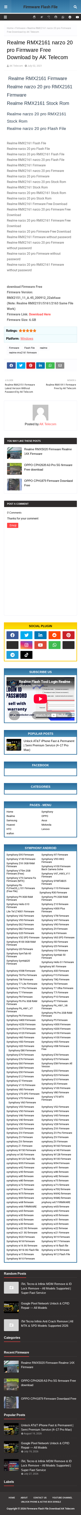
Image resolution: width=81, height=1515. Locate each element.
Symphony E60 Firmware (20, 1063)
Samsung (11, 820)
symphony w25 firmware (55, 1223)
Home (10, 28)
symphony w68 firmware (20, 1202)
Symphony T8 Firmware (54, 983)
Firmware (20, 28)
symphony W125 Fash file (20, 1158)
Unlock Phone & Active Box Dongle (41, 1502)
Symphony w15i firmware (55, 1249)
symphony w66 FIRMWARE (21, 1206)
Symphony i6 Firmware (54, 933)
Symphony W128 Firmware (56, 1154)
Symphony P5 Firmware (54, 1020)
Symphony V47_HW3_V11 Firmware (55, 875)
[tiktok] (26, 655)
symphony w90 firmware (20, 1171)
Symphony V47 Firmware (55, 920)
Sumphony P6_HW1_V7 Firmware (19, 1010)
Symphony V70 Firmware (20, 1098)
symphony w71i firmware (55, 1184)
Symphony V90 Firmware (55, 924)
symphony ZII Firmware (54, 1141)
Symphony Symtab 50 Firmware (53, 956)
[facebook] (12, 635)
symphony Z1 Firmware (19, 1145)
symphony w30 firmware (20, 1223)
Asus (44, 820)
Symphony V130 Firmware (20, 859)
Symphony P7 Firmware (54, 1001)
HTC (8, 829)
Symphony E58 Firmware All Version (56, 1065)
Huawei (10, 824)
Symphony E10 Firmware (55, 1079)
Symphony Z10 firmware (54, 904)
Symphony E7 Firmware (19, 1080)
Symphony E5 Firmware (54, 1083)
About (24, 1497)
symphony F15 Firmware (55, 975)
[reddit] (70, 17)
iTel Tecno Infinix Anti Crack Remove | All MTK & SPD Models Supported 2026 (47, 1324)
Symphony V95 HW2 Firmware (52, 860)
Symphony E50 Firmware (20, 1072)
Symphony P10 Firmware (55, 996)
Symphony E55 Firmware (55, 1070)
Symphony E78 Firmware (55, 1054)
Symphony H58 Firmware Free (55, 1048)
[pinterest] (69, 635)
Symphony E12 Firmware (20, 1076)
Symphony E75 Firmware (55, 1059)
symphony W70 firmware (20, 1193)
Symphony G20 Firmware (20, 933)
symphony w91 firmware (55, 1167)
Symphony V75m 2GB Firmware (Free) (18, 872)
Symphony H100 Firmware (56, 1037)
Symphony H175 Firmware (21, 1028)
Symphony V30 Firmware (20, 1124)
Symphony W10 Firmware (20, 1258)
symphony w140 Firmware (56, 1150)
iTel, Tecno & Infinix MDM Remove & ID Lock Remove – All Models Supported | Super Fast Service (46, 1288)
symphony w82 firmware (55, 1176)
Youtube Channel (62, 1497)
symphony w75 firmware (55, 1180)
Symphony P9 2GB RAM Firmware (54, 898)
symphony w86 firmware (55, 1171)
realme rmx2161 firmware (23, 352)
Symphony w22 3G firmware (22, 1228)
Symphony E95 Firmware (20, 854)
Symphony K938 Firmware (20, 970)
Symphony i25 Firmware (54, 946)
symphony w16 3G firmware (21, 1245)
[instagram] (26, 645)
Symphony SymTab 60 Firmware (18, 955)
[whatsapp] (63, 17)
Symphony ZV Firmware (19, 1137)
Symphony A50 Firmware (55, 970)
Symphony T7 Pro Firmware (21, 988)
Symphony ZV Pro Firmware (56, 1132)
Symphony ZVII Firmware (55, 1128)
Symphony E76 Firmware (20, 1059)
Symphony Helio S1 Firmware (57, 962)
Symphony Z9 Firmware (54, 928)
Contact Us (40, 1497)
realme (43, 348)
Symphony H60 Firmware (20, 1037)
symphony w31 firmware (55, 1219)
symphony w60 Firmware (55, 1210)
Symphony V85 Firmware (20, 1089)
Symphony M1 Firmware (53, 966)
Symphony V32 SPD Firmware (23, 937)
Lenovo (45, 829)
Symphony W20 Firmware (20, 1236)
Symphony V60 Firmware (22, 1102)
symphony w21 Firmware (55, 1232)
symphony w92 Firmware (20, 1167)
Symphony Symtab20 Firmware (18, 962)
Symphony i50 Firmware (54, 941)
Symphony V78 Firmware (55, 915)
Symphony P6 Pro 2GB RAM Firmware (56, 1014)
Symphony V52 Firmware (55, 1106)
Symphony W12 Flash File (55, 1254)
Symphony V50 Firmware (20, 1111)
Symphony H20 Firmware (20, 1046)
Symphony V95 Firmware (20, 920)
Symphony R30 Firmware (53, 892)
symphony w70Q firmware (55, 1189)
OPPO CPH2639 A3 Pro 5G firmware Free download (48, 467)
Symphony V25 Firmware (20, 1128)
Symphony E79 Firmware (20, 1054)
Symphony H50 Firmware (20, 1041)
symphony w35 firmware (55, 1215)
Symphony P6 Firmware (19, 1015)
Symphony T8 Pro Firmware (21, 975)
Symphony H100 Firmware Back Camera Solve (56, 868)
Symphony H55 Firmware (55, 1041)
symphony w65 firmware (20, 1210)
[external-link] (12, 645)
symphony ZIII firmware (19, 1141)
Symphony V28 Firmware (55, 1124)
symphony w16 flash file (54, 1245)
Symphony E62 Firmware (20, 924)
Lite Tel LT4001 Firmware (20, 911)
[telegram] (12, 655)
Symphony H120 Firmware (21, 1033)
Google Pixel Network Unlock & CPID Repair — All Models (45, 1306)
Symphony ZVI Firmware (20, 1132)
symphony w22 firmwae (54, 1228)
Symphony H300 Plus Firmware (53, 910)
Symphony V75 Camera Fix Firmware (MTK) (21, 879)
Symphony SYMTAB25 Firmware (53, 882)
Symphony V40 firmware (19, 1119)
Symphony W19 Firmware (55, 1236)
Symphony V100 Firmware (55, 1088)
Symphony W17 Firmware (55, 1241)
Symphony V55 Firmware (20, 1106)
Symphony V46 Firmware (20, 1115)
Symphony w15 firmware (20, 1254)
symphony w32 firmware (20, 1219)
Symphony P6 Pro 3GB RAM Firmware (21, 1003)
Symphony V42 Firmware (20, 915)
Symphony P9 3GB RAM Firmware (19, 898)
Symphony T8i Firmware (19, 979)
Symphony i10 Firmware (54, 950)
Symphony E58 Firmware (20, 1067)
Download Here (40, 314)
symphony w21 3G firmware (21, 1232)
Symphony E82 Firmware (20, 928)
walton (10, 833)
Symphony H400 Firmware (21, 1020)
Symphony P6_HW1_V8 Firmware (54, 1007)
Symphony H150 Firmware (56, 1033)
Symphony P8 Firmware (19, 996)
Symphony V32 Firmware (55, 1119)
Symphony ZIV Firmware (55, 1137)
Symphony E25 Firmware (55, 1075)
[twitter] (26, 635)
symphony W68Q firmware (56, 1197)
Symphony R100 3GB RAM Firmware (21, 943)
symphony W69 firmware (20, 1197)
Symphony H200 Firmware (56, 1028)
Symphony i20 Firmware (19, 949)
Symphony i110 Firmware (55, 888)
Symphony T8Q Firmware (55, 979)
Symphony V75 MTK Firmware (52, 1098)
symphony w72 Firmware (20, 1184)
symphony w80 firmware (20, 1180)
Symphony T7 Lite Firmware (21, 983)
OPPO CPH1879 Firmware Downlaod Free (48, 483)
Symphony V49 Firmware (55, 1111)
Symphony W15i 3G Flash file (22, 1249)
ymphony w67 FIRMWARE (55, 1202)
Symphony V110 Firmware (20, 1085)
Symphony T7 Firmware (19, 992)
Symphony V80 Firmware (55, 1092)
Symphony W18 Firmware (20, 1241)
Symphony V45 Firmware (55, 1115)
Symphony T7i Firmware (54, 992)
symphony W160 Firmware (56, 1145)
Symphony (47, 811)
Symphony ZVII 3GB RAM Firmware (20, 865)
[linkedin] (40, 635)
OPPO (44, 816)
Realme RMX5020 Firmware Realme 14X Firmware (48, 451)
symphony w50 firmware (20, 1215)
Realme (10, 816)
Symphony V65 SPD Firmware (58, 937)
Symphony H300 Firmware (56, 1024)
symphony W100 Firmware (56, 1158)
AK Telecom (16, 65)
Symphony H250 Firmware (21, 1024)
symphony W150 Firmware (21, 1150)
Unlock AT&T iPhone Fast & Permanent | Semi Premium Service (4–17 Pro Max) (49, 745)
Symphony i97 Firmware (54, 854)
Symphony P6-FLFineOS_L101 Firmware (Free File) (20, 888)
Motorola (46, 824)
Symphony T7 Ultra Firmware (57, 988)
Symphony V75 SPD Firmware (23, 1093)
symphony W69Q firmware (56, 1193)
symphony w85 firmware (20, 1176)
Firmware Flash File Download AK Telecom (40, 12)
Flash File (29, 348)
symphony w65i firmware (55, 1206)
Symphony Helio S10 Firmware (17, 906)
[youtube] (77, 17)
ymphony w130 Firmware (20, 1154)
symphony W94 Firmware (55, 1163)
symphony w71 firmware (20, 1189)
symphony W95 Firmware (20, 1163)
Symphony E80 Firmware (22, 1050)
